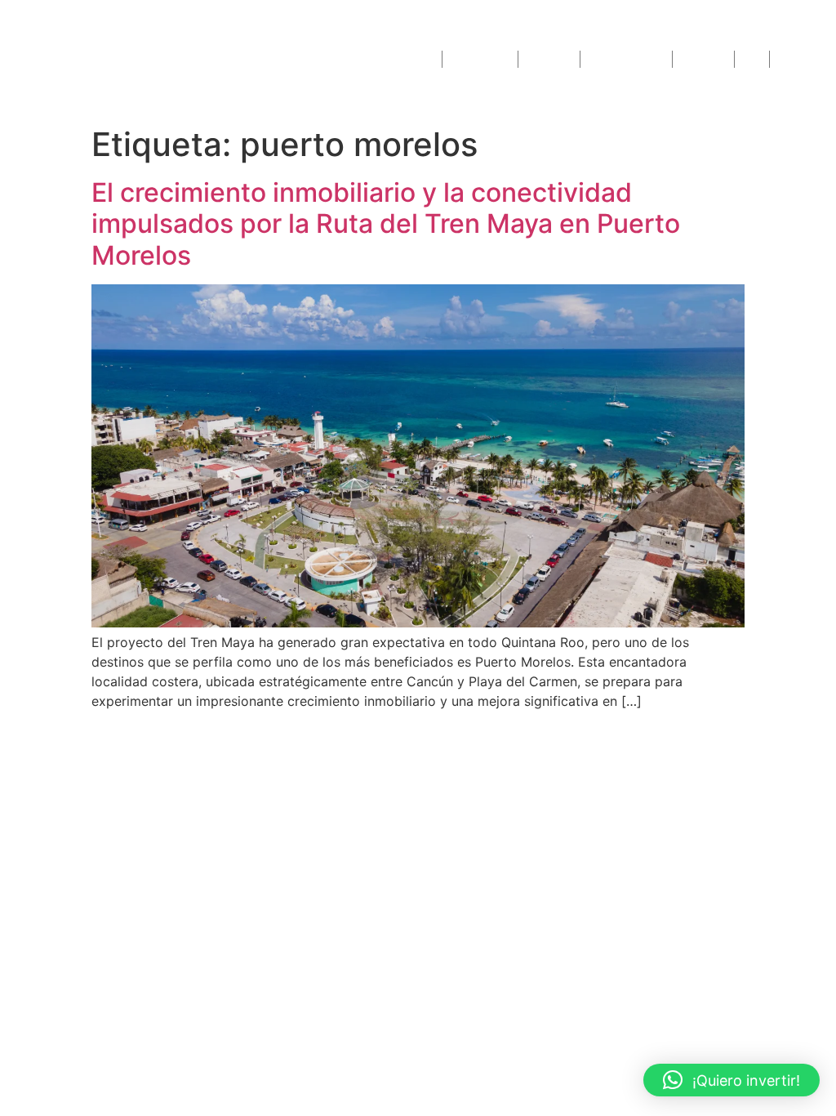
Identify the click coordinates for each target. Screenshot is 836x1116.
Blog (752, 59)
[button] (731, 1080)
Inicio (422, 59)
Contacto (798, 59)
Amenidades (480, 59)
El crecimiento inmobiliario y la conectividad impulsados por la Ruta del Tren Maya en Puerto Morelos (385, 223)
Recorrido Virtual (626, 59)
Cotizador (549, 59)
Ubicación (703, 59)
